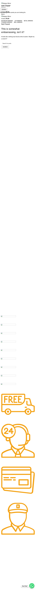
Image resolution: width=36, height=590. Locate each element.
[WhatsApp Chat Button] (31, 585)
